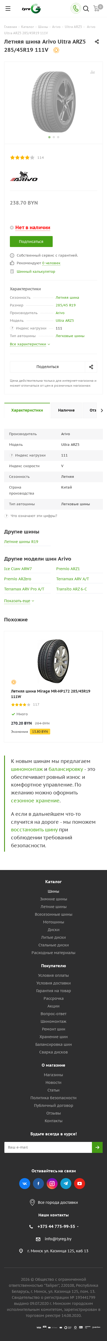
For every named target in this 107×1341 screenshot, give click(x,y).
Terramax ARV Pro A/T (24, 589)
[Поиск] (86, 9)
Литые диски (53, 937)
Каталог (53, 881)
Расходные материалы (53, 952)
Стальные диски (53, 945)
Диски (54, 929)
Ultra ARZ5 (65, 320)
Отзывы (53, 1113)
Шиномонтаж (53, 1021)
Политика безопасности (53, 1097)
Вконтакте (24, 1183)
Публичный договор (53, 1105)
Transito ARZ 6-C (71, 589)
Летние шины (54, 906)
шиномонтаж (27, 769)
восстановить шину (34, 829)
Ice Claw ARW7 (18, 568)
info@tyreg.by (58, 1238)
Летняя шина (67, 297)
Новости (53, 1082)
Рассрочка (54, 998)
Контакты (54, 1120)
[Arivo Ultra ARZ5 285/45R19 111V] (53, 101)
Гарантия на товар (53, 990)
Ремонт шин (53, 1029)
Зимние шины (53, 899)
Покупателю (53, 965)
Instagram (52, 1183)
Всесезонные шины (53, 914)
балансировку (66, 769)
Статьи (53, 1090)
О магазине (53, 1065)
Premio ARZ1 (68, 568)
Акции (53, 1006)
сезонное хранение (35, 800)
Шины (53, 891)
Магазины (53, 1074)
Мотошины (53, 922)
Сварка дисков (53, 1052)
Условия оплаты (53, 975)
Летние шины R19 (21, 541)
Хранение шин (54, 1036)
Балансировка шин (53, 1044)
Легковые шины (70, 336)
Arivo (60, 313)
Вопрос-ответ (53, 1013)
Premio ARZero (17, 578)
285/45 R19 (66, 305)
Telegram (65, 1183)
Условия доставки (53, 983)
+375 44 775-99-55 (56, 1226)
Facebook (38, 1183)
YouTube (79, 1183)
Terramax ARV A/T (72, 578)
